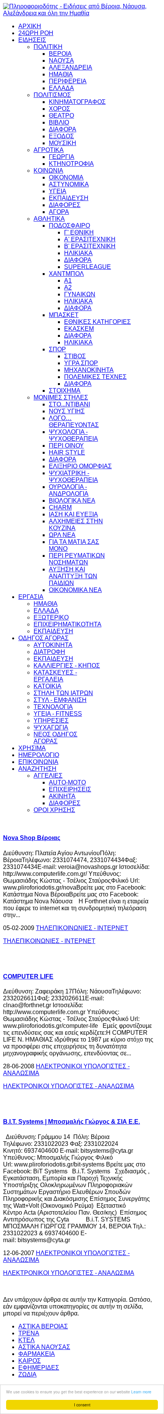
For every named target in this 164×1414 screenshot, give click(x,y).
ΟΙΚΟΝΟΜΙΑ (66, 177)
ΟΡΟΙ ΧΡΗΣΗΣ (54, 810)
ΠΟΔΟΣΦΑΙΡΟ (69, 225)
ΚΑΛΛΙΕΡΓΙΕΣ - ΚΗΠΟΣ (67, 665)
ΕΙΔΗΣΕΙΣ (32, 40)
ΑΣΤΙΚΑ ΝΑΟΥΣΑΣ (44, 1347)
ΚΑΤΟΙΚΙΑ (47, 686)
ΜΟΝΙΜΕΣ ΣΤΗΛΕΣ (61, 397)
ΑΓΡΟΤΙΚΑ (49, 150)
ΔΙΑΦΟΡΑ (62, 129)
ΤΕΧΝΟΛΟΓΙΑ (53, 707)
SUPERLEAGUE (87, 267)
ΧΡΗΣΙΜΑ (32, 748)
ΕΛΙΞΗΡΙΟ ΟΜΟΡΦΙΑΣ (80, 466)
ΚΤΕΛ (26, 1340)
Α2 (68, 287)
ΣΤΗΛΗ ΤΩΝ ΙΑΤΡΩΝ (63, 693)
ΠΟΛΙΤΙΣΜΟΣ (52, 95)
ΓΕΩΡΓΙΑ (61, 157)
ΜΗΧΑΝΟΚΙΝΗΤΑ (89, 370)
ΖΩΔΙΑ (27, 1374)
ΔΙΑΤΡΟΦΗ (49, 652)
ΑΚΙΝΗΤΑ (62, 796)
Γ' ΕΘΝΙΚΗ (79, 232)
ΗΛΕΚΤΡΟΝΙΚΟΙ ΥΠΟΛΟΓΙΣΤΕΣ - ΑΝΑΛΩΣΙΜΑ (68, 1086)
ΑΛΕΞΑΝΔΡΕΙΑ (70, 67)
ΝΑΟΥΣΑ (61, 60)
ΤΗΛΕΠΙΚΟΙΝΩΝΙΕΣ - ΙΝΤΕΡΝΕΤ (82, 928)
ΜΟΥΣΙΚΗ (62, 143)
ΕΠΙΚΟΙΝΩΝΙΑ (38, 762)
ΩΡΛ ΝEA (62, 535)
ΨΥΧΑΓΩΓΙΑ (51, 727)
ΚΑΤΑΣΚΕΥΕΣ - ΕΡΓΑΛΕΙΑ (55, 676)
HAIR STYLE (67, 452)
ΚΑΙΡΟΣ (29, 1360)
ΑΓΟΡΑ (59, 212)
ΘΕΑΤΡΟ (61, 115)
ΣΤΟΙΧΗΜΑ (64, 390)
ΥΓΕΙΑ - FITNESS (58, 713)
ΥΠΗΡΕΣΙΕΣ (51, 720)
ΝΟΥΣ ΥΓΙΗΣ (67, 411)
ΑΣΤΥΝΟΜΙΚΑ (69, 184)
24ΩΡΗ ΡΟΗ (35, 33)
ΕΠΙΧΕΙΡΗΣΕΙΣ (70, 789)
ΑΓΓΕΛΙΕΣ (48, 775)
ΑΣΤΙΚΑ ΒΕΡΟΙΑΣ (43, 1326)
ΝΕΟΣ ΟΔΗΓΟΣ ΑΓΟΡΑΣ (55, 737)
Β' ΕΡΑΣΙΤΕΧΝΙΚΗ (90, 246)
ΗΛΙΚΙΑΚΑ (78, 253)
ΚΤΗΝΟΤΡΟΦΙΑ (71, 163)
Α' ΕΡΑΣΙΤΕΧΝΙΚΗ (90, 239)
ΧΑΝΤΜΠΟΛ (66, 273)
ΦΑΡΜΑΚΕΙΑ (36, 1354)
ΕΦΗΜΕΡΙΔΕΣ (38, 1367)
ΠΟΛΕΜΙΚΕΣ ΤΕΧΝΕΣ (95, 377)
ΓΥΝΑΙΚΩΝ (79, 294)
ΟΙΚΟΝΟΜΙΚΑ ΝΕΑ (75, 590)
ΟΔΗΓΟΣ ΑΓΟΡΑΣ (43, 638)
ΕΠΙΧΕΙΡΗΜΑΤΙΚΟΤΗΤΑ (67, 624)
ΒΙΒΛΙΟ (59, 122)
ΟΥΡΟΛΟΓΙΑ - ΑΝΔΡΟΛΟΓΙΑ (68, 490)
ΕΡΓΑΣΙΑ (30, 597)
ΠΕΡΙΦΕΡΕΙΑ (68, 81)
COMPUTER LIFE (28, 976)
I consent (82, 1405)
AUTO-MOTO (67, 782)
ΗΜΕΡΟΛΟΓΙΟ (38, 755)
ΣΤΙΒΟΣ (75, 356)
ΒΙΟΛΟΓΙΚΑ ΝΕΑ (72, 500)
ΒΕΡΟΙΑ (60, 53)
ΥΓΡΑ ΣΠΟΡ (81, 363)
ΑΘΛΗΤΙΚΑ (49, 218)
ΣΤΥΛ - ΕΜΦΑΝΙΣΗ (60, 700)
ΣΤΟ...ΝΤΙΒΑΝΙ (69, 404)
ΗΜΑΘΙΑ (61, 74)
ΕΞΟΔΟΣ (61, 136)
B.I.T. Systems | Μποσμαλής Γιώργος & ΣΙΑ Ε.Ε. (71, 1121)
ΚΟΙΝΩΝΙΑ (48, 170)
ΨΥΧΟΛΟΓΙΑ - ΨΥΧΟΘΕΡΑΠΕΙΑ (73, 435)
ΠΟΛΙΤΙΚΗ (48, 47)
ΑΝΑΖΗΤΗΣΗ (37, 768)
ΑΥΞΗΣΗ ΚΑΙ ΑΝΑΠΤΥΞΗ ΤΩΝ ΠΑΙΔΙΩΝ (73, 576)
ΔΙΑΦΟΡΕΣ (64, 205)
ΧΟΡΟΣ (59, 108)
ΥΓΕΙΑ (57, 191)
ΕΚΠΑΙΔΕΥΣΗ (68, 198)
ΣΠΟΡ (57, 349)
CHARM (60, 507)
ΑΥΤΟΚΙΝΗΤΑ (53, 645)
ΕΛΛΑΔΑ (61, 88)
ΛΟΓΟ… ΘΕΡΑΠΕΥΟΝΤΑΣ (74, 421)
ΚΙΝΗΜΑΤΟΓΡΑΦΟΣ (77, 102)
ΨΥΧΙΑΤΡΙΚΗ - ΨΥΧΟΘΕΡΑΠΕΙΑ (73, 476)
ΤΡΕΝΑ (28, 1333)
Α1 (68, 280)
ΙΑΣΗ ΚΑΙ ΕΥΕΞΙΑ (73, 514)
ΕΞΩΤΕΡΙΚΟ (51, 617)
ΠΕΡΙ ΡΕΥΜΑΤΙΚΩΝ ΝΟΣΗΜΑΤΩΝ (77, 559)
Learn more (141, 1392)
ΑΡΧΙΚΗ (29, 26)
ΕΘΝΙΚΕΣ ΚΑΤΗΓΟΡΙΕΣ (97, 322)
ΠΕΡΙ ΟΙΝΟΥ (66, 445)
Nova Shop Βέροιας (31, 838)
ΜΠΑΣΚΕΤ (64, 315)
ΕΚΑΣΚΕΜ (79, 328)
